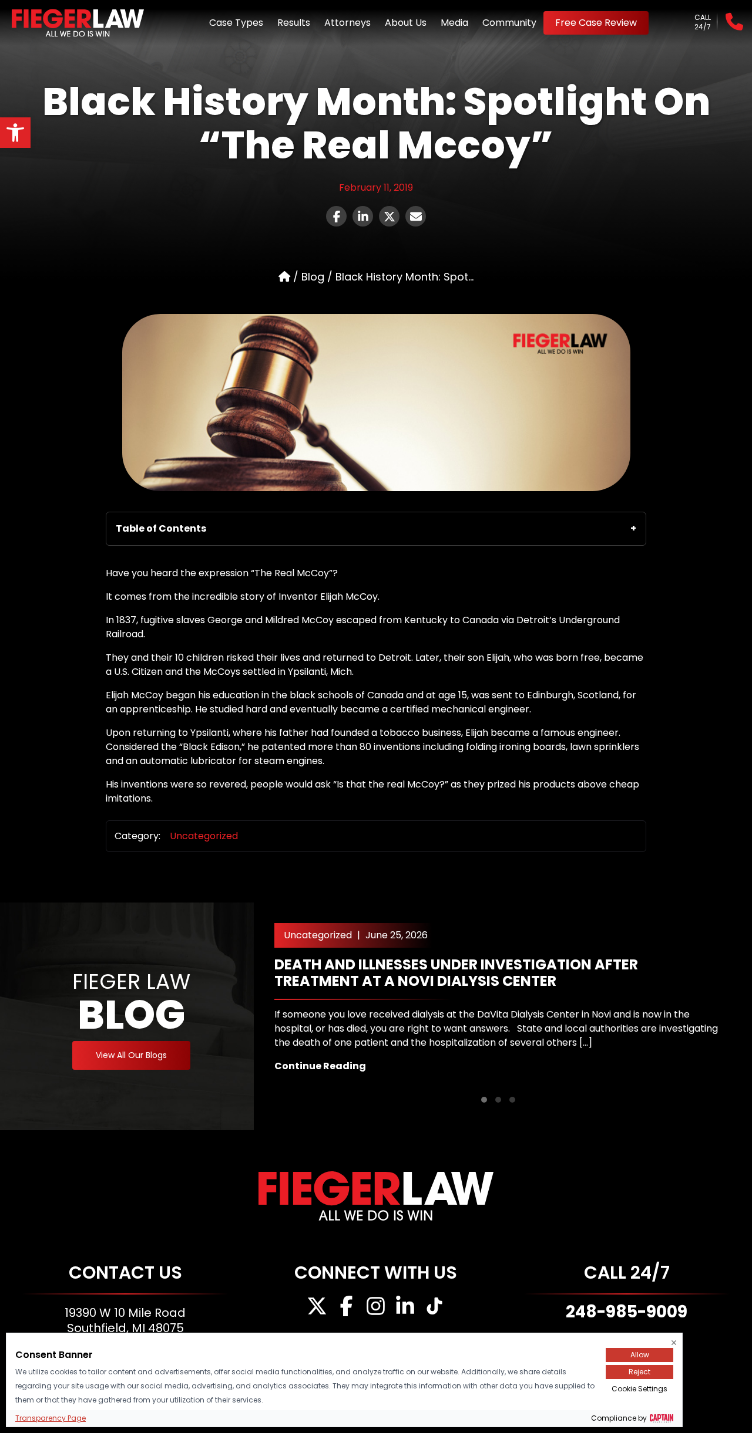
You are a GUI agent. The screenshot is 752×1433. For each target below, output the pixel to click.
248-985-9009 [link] (626, 1311)
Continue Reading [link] (320, 1066)
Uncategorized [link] (204, 836)
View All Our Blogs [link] (131, 1055)
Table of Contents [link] (161, 528)
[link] (15, 132)
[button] (484, 1100)
